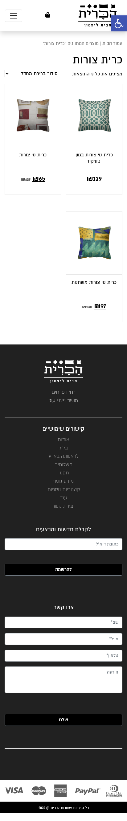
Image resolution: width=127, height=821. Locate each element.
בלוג (63, 448)
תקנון (63, 473)
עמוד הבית (112, 43)
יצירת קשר (63, 506)
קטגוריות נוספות (63, 489)
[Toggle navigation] (13, 16)
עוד (63, 498)
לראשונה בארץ (64, 456)
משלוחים (63, 464)
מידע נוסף (63, 481)
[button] (119, 23)
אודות (63, 439)
